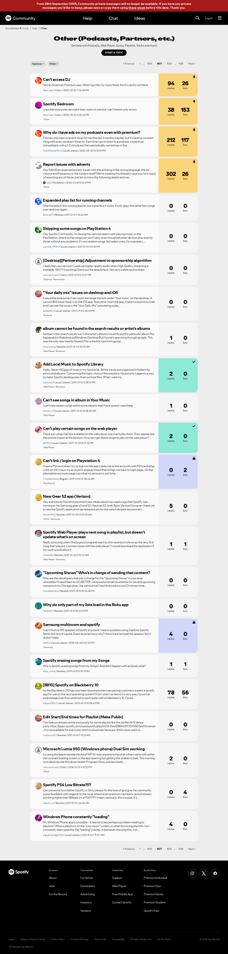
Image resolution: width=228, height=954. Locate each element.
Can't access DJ (56, 79)
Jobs (52, 886)
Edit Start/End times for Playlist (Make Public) (83, 717)
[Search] (198, 18)
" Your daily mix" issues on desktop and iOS (80, 292)
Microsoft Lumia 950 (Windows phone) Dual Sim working (94, 749)
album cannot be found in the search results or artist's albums (96, 328)
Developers (87, 886)
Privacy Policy (58, 939)
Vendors (85, 911)
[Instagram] (192, 873)
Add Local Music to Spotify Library (73, 364)
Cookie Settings (79, 939)
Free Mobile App (122, 894)
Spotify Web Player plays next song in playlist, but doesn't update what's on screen (94, 534)
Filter (52, 64)
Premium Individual (155, 878)
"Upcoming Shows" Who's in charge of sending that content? (96, 572)
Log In (208, 18)
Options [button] (37, 64)
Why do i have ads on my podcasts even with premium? (91, 132)
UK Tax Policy (164, 939)
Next (191, 63)
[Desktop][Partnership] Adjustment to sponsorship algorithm (97, 260)
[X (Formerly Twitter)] (204, 873)
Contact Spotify (122, 902)
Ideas (139, 18)
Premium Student (155, 902)
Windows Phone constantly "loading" (76, 816)
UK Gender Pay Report (21, 946)
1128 (180, 63)
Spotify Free (151, 911)
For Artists (86, 878)
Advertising (87, 894)
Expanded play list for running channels (77, 200)
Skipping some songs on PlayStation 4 (77, 228)
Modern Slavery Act (141, 939)
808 (169, 63)
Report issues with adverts (66, 164)
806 (149, 63)
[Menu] (220, 18)
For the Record (58, 894)
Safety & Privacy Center (32, 939)
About (53, 878)
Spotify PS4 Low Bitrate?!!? (67, 784)
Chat (113, 18)
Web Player (119, 886)
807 (159, 63)
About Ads (100, 939)
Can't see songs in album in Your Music (76, 400)
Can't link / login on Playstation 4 (71, 460)
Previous (129, 63)
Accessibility (118, 939)
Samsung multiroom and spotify (71, 624)
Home (25, 28)
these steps (136, 8)
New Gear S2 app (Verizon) (66, 496)
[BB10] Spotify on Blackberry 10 (71, 685)
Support (117, 878)
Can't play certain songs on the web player (80, 428)
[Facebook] (215, 873)
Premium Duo (152, 886)
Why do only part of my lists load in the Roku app (86, 604)
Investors (86, 902)
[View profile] (38, 80)
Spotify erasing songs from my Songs (76, 660)
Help (87, 18)
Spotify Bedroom (58, 104)
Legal (11, 939)
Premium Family (154, 894)
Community (24, 18)
